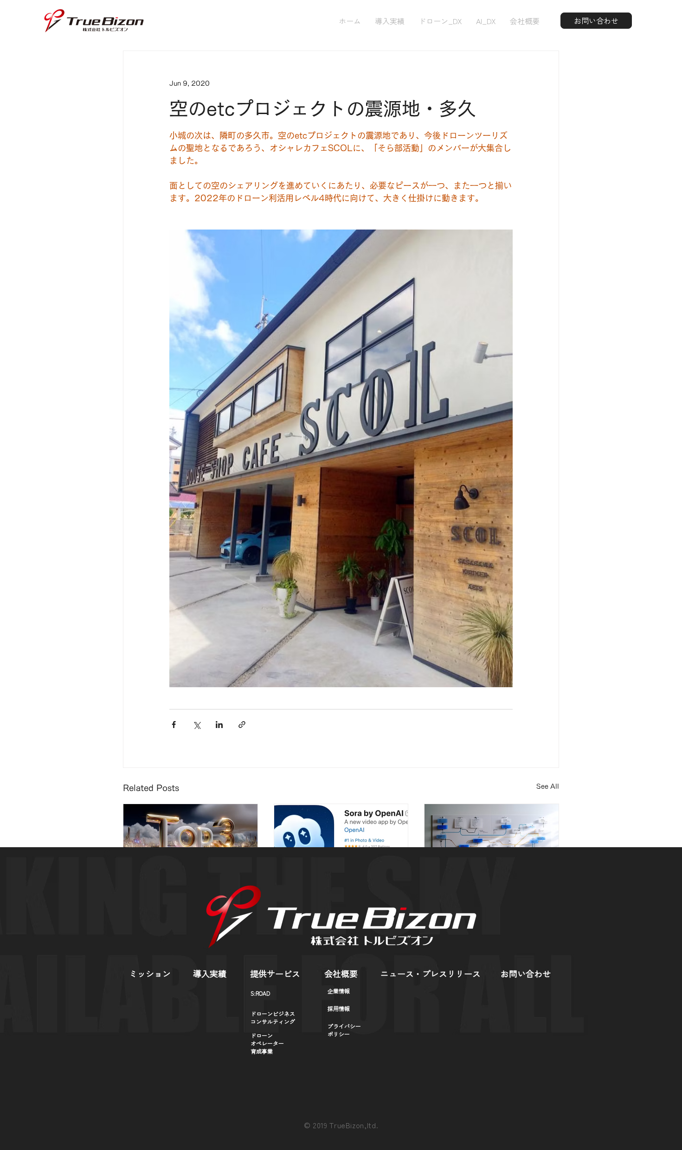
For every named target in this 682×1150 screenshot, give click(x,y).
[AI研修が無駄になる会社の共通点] (190, 841)
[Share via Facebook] (173, 724)
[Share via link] (242, 724)
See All (547, 786)
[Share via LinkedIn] (219, 724)
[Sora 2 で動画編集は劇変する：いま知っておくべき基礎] (341, 841)
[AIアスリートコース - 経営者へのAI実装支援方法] (492, 841)
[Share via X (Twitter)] (196, 724)
